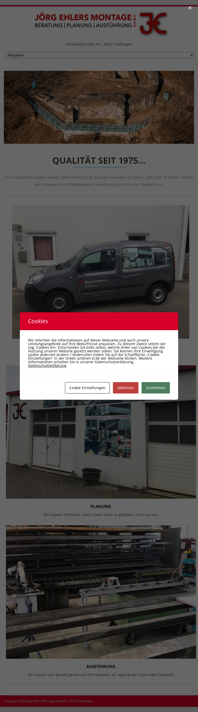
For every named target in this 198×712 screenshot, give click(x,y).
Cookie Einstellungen (87, 387)
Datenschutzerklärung (47, 365)
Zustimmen (156, 387)
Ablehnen (125, 387)
